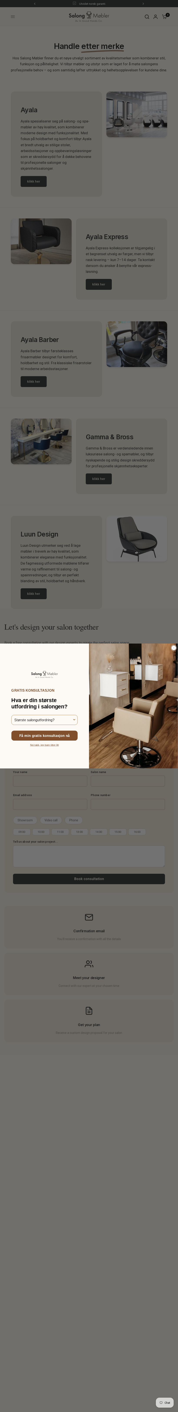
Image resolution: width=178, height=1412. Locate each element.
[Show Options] (74, 720)
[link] (44, 674)
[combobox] (43, 720)
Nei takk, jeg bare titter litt (44, 744)
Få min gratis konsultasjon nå (44, 736)
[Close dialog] (173, 647)
